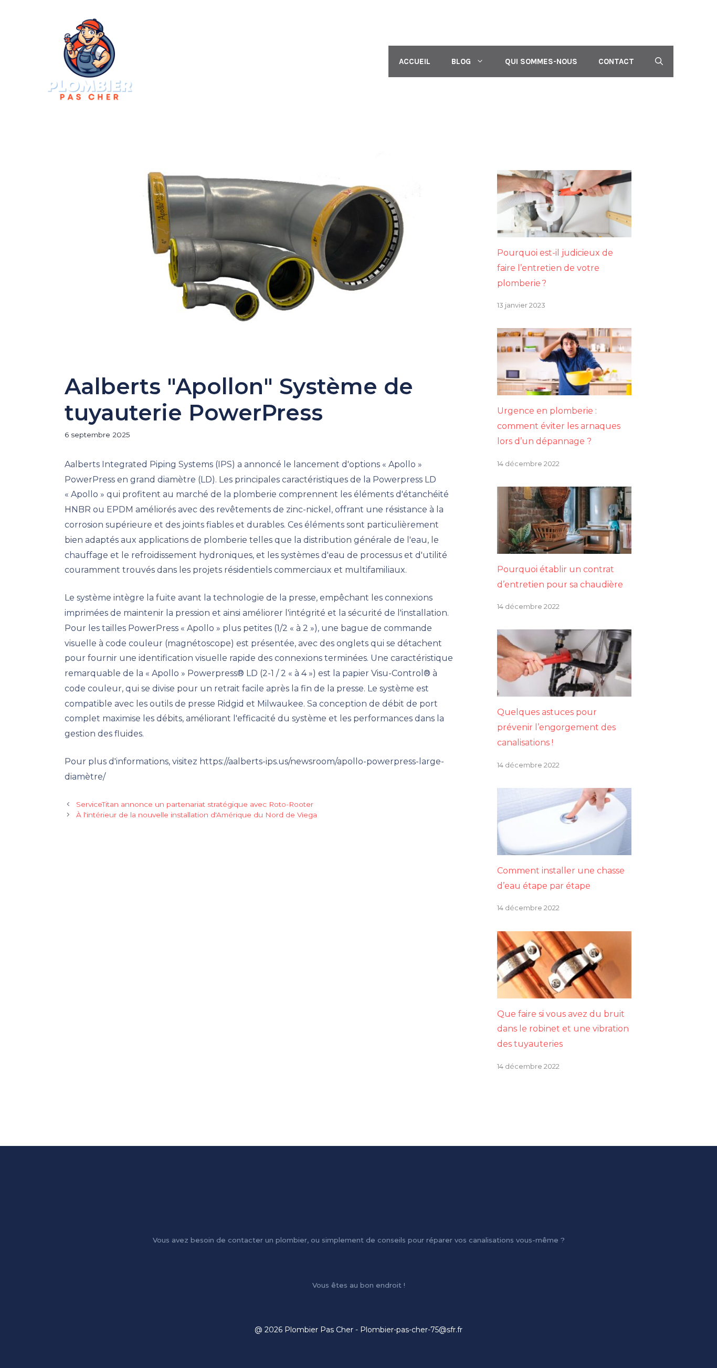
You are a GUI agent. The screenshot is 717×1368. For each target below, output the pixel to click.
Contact (616, 61)
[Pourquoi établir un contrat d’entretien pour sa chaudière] (564, 546)
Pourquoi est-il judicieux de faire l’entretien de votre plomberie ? (555, 268)
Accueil (414, 61)
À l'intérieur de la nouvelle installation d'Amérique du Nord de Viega (196, 815)
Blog (461, 61)
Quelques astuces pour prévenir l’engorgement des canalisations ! (556, 727)
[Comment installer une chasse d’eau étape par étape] (564, 847)
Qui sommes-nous (541, 61)
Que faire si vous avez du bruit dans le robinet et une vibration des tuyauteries (563, 1029)
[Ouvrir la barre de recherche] (659, 61)
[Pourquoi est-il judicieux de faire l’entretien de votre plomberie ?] (564, 229)
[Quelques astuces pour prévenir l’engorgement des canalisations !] (564, 689)
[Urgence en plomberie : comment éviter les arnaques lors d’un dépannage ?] (564, 388)
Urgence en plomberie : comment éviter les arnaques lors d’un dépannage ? (558, 426)
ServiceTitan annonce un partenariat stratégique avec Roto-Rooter (194, 804)
